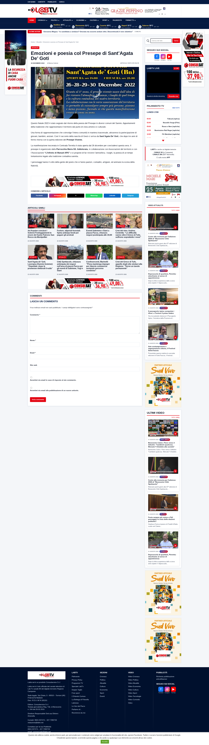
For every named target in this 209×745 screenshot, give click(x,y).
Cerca (61, 2)
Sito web (33, 365)
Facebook (39, 195)
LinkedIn (112, 195)
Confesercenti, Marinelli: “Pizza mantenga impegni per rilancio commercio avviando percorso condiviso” (98, 265)
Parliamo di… (77, 691)
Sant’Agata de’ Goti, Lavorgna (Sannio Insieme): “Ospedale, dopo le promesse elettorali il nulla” (40, 264)
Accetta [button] (105, 742)
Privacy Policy (77, 662)
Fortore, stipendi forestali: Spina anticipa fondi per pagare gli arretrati (72, 32)
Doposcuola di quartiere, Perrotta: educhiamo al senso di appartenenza (162, 285)
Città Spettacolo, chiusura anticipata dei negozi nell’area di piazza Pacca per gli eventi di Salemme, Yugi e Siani (70, 265)
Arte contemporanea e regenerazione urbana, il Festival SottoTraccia (161, 357)
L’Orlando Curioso (79, 678)
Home (32, 20)
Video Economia (134, 668)
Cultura (93, 20)
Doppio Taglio (77, 672)
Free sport (76, 675)
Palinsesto (117, 20)
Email (33, 352)
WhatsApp (94, 195)
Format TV (130, 20)
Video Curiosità (134, 682)
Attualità (67, 20)
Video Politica (133, 662)
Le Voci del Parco (78, 688)
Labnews (75, 685)
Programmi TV (77, 665)
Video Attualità (133, 665)
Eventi (102, 678)
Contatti (41, 2)
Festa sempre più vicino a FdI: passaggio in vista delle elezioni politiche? (161, 519)
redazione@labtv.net (35, 705)
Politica (54, 20)
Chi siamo (31, 2)
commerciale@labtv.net (42, 714)
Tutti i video (175, 219)
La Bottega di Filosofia (80, 682)
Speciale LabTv (78, 668)
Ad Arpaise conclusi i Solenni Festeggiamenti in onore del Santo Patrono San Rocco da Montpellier (41, 233)
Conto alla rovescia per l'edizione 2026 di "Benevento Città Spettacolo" (162, 248)
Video (130, 685)
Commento (35, 314)
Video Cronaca (133, 658)
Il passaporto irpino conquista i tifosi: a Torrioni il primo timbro (161, 321)
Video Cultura (133, 672)
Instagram (57, 195)
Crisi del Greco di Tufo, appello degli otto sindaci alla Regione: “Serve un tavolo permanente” (129, 264)
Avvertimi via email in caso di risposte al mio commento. (53, 380)
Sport (104, 20)
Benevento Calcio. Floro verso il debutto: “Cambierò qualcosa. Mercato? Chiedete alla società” (161, 445)
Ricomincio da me (78, 695)
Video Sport (132, 675)
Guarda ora (173, 96)
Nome (33, 340)
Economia (80, 20)
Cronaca (41, 20)
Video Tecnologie (134, 678)
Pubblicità (52, 2)
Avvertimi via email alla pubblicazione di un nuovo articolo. (54, 390)
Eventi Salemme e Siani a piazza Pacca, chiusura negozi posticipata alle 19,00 (99, 232)
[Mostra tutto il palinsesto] (163, 140)
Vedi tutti (175, 108)
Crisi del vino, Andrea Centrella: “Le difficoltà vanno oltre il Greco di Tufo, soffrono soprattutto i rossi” (128, 233)
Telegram (130, 195)
